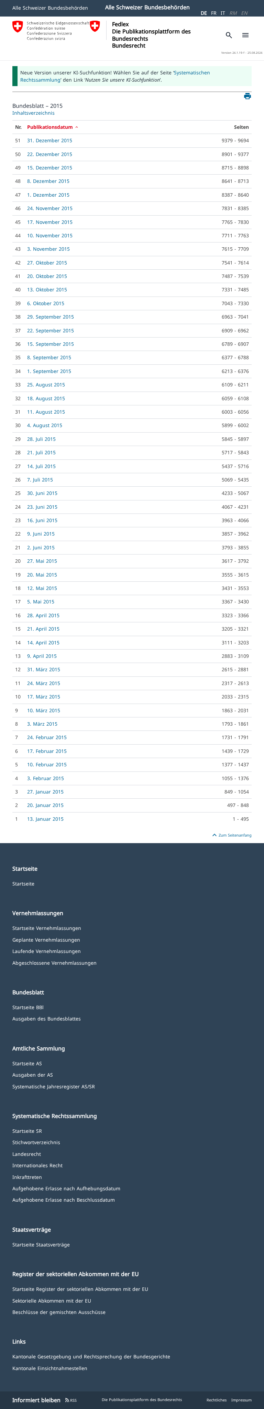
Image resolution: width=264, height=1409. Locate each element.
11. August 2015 (46, 411)
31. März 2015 (43, 669)
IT (223, 13)
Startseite (23, 883)
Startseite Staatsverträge (41, 1244)
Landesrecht (26, 1154)
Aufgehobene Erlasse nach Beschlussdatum (63, 1199)
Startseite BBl (28, 1007)
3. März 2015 (42, 724)
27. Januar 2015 (45, 791)
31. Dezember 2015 (49, 140)
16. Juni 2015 (42, 520)
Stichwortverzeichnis (36, 1142)
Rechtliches (217, 1399)
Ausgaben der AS (32, 1074)
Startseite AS (27, 1063)
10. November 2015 (50, 235)
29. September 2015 (50, 316)
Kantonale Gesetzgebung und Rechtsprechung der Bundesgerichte (91, 1356)
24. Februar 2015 (47, 737)
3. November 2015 (48, 249)
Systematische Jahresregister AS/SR (53, 1086)
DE (204, 13)
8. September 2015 (49, 357)
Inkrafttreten (27, 1177)
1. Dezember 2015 (48, 194)
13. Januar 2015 (45, 819)
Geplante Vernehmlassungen (46, 939)
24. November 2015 (50, 208)
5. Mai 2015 (40, 601)
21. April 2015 (43, 628)
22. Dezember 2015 (49, 154)
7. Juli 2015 (40, 479)
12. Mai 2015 (42, 588)
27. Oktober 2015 (47, 262)
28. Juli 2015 (41, 439)
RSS (71, 1400)
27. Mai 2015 (42, 561)
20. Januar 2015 (45, 805)
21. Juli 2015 (41, 452)
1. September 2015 (49, 371)
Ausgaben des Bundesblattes (46, 1018)
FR (214, 13)
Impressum (241, 1399)
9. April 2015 (42, 656)
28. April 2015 (43, 615)
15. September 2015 (50, 344)
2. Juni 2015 (41, 547)
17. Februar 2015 (47, 751)
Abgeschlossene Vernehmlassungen (54, 962)
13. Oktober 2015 (47, 289)
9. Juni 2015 (41, 533)
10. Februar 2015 (47, 764)
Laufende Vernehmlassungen (46, 951)
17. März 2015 (43, 696)
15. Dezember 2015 (49, 167)
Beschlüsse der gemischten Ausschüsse (59, 1312)
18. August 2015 (46, 398)
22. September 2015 (50, 330)
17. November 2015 (50, 222)
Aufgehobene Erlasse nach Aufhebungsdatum (66, 1188)
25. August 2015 (46, 384)
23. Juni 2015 (42, 507)
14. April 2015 (43, 642)
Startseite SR (27, 1130)
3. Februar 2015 (45, 778)
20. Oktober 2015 (47, 276)
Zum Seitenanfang (231, 835)
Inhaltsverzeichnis (33, 113)
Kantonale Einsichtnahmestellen (49, 1368)
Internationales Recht (37, 1165)
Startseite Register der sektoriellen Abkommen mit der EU (80, 1289)
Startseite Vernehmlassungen (46, 928)
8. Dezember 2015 (48, 181)
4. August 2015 (44, 425)
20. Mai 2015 (42, 574)
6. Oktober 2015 (45, 303)
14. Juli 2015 (41, 466)
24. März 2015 (43, 683)
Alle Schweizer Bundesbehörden (50, 7)
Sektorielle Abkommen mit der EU (51, 1300)
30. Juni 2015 (42, 493)
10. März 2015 (43, 710)
